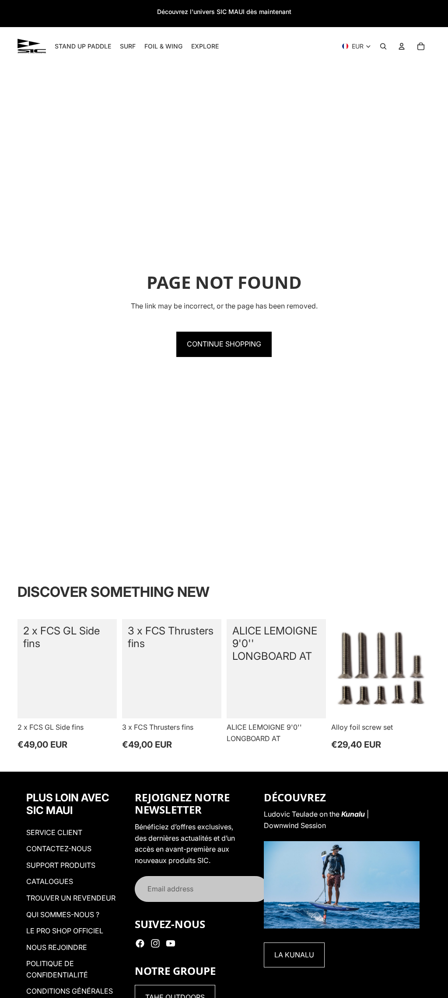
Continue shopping (224, 344)
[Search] (383, 46)
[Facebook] (140, 943)
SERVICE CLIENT (54, 832)
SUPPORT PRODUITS (60, 865)
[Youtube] (170, 943)
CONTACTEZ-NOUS (58, 848)
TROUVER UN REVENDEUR (71, 898)
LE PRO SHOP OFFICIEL (64, 930)
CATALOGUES (49, 881)
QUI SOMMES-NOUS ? (62, 914)
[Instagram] (155, 943)
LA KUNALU (294, 954)
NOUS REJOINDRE (56, 947)
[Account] (401, 46)
